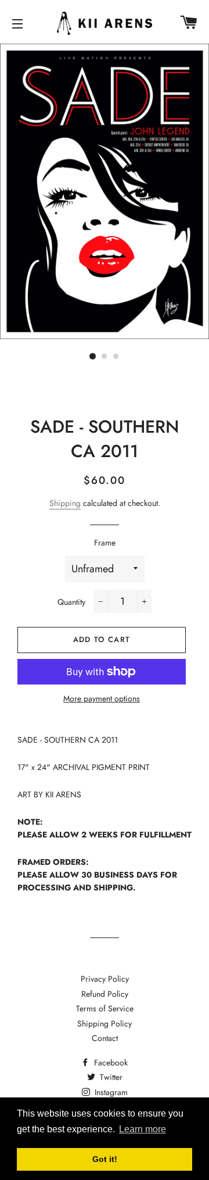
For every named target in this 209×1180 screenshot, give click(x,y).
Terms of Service (105, 1008)
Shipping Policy (104, 1023)
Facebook (110, 1062)
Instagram (110, 1092)
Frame (105, 542)
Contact (105, 1038)
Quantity (71, 602)
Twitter (110, 1077)
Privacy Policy (105, 979)
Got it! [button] (104, 1159)
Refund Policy (104, 994)
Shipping (65, 503)
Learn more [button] (142, 1129)
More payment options (101, 698)
